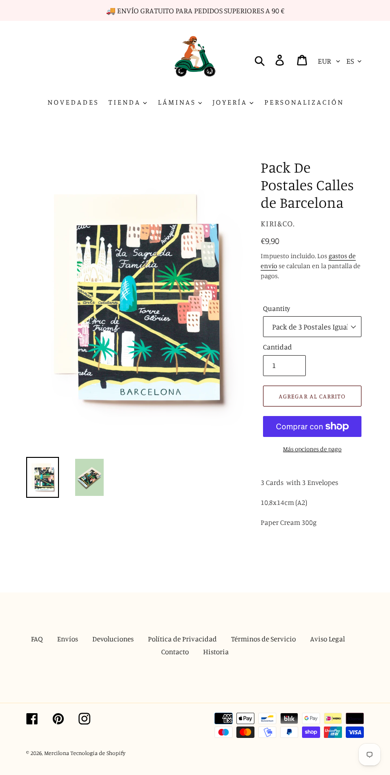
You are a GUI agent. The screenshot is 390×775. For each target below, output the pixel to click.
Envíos (67, 638)
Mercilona (56, 752)
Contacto (175, 651)
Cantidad (277, 346)
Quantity (276, 308)
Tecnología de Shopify (98, 752)
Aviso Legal (327, 638)
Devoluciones (113, 638)
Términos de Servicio (263, 638)
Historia (216, 651)
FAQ (37, 638)
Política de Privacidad (182, 638)
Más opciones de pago (312, 449)
